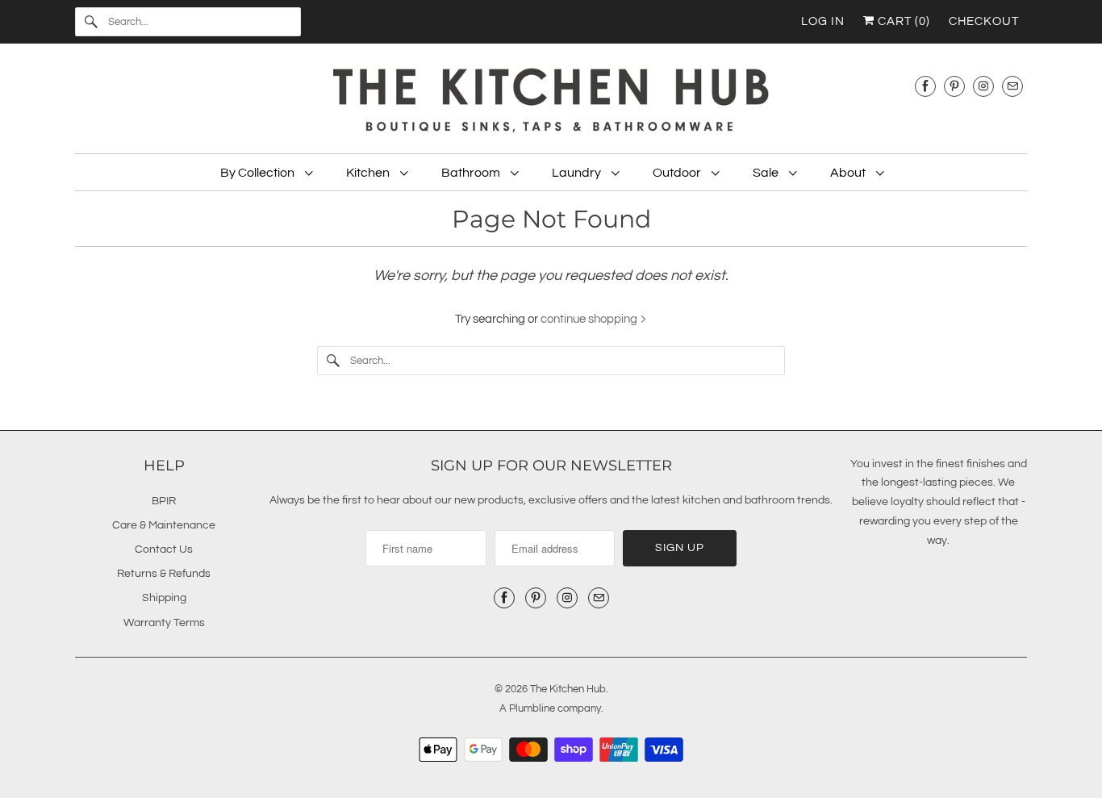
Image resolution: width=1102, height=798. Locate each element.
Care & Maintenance (163, 525)
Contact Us (164, 549)
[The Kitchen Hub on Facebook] (925, 86)
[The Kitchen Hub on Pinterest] (954, 86)
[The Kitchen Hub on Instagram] (983, 86)
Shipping (164, 598)
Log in (823, 21)
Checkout (984, 21)
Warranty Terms (164, 623)
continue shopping (590, 319)
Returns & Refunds (164, 573)
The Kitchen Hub (568, 689)
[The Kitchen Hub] (551, 102)
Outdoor (678, 172)
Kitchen (369, 172)
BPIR (164, 501)
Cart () (902, 21)
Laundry (577, 172)
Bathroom (472, 172)
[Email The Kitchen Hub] (1012, 86)
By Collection (258, 172)
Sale (767, 172)
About (849, 172)
